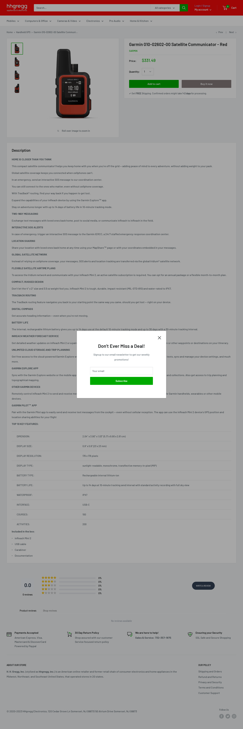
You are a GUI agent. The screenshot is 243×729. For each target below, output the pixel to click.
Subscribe (121, 380)
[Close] (159, 337)
